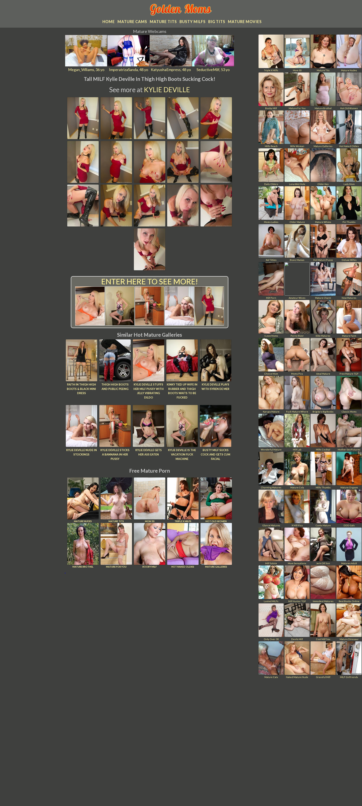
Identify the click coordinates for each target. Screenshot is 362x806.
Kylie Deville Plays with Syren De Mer (215, 387)
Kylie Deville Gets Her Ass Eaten (148, 452)
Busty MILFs (193, 21)
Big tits (216, 21)
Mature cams (132, 21)
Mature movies (245, 21)
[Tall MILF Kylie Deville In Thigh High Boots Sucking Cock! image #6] (83, 181)
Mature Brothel (82, 566)
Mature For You (116, 566)
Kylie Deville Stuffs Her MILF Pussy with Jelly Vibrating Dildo (148, 391)
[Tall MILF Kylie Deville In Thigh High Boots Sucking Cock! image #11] (83, 225)
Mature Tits (116, 521)
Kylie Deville (167, 89)
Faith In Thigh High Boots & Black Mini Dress (81, 389)
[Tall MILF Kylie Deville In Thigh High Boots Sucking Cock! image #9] (183, 181)
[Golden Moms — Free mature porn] (181, 10)
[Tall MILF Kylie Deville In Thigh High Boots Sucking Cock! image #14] (183, 225)
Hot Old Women (216, 521)
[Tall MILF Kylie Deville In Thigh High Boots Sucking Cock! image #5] (216, 137)
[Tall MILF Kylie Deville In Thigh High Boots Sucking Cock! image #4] (183, 137)
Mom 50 (149, 521)
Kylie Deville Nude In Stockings (81, 452)
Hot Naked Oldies (182, 566)
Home (108, 21)
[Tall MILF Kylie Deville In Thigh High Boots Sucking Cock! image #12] (116, 225)
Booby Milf (149, 566)
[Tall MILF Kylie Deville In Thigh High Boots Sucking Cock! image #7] (116, 181)
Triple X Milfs (183, 521)
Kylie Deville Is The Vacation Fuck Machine (182, 454)
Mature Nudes (83, 521)
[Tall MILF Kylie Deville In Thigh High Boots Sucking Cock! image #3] (149, 137)
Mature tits (163, 21)
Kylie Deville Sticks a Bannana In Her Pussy (114, 454)
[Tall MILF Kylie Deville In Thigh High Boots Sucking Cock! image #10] (216, 181)
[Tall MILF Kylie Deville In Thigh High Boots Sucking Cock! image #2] (116, 137)
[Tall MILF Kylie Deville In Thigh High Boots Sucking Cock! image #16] (149, 269)
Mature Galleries (216, 566)
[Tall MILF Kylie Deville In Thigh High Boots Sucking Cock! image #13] (149, 225)
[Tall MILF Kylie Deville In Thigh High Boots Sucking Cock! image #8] (149, 181)
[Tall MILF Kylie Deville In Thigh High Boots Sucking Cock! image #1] (83, 137)
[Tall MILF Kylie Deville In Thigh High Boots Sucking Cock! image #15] (216, 225)
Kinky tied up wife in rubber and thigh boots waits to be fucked (182, 391)
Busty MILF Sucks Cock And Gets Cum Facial (215, 454)
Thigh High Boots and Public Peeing (115, 387)
